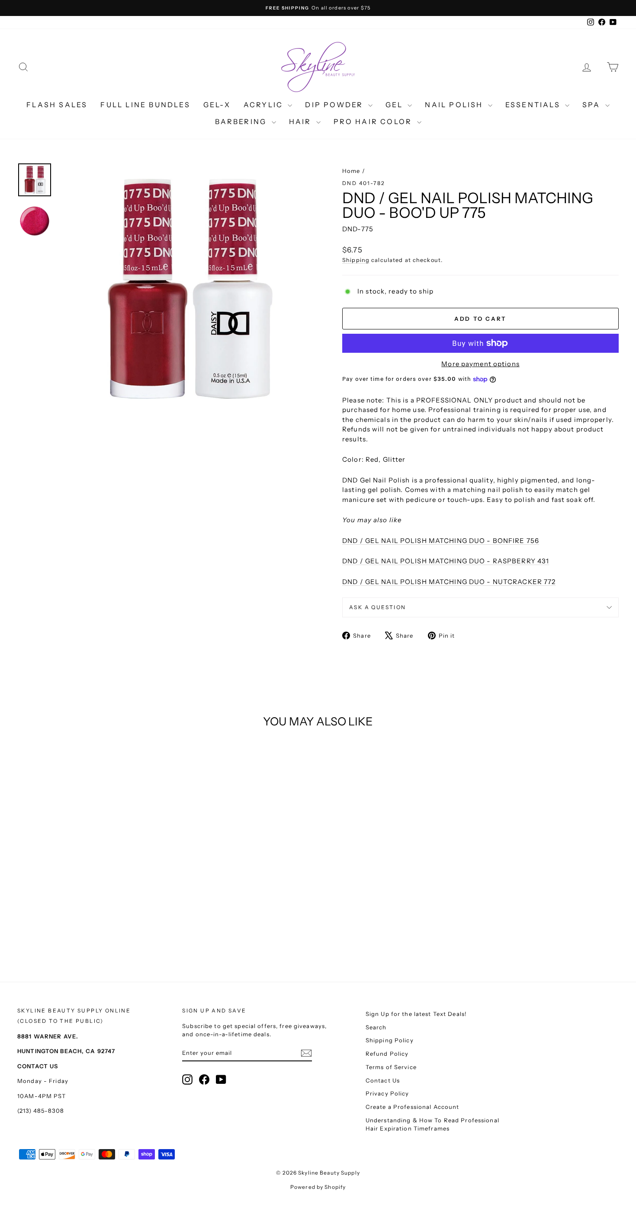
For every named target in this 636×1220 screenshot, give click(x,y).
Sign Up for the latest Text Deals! (416, 1013)
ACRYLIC (265, 104)
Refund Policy (387, 1053)
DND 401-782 (363, 183)
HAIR (301, 121)
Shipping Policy (390, 1040)
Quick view (89, 882)
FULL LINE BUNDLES (145, 104)
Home (351, 170)
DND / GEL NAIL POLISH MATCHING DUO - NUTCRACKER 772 (449, 582)
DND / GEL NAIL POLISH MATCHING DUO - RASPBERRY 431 (445, 561)
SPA (592, 104)
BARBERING (242, 121)
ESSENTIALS (534, 104)
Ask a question (377, 607)
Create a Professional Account (412, 1106)
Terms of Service (391, 1067)
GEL (395, 104)
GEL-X (217, 104)
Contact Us (383, 1080)
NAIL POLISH (455, 104)
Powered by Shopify (318, 1187)
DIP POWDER (335, 104)
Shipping (355, 260)
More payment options (480, 364)
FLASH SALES (56, 104)
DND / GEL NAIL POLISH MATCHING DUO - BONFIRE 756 (440, 541)
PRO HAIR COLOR (374, 121)
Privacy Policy (387, 1093)
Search (376, 1027)
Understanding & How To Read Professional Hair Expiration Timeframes (432, 1124)
